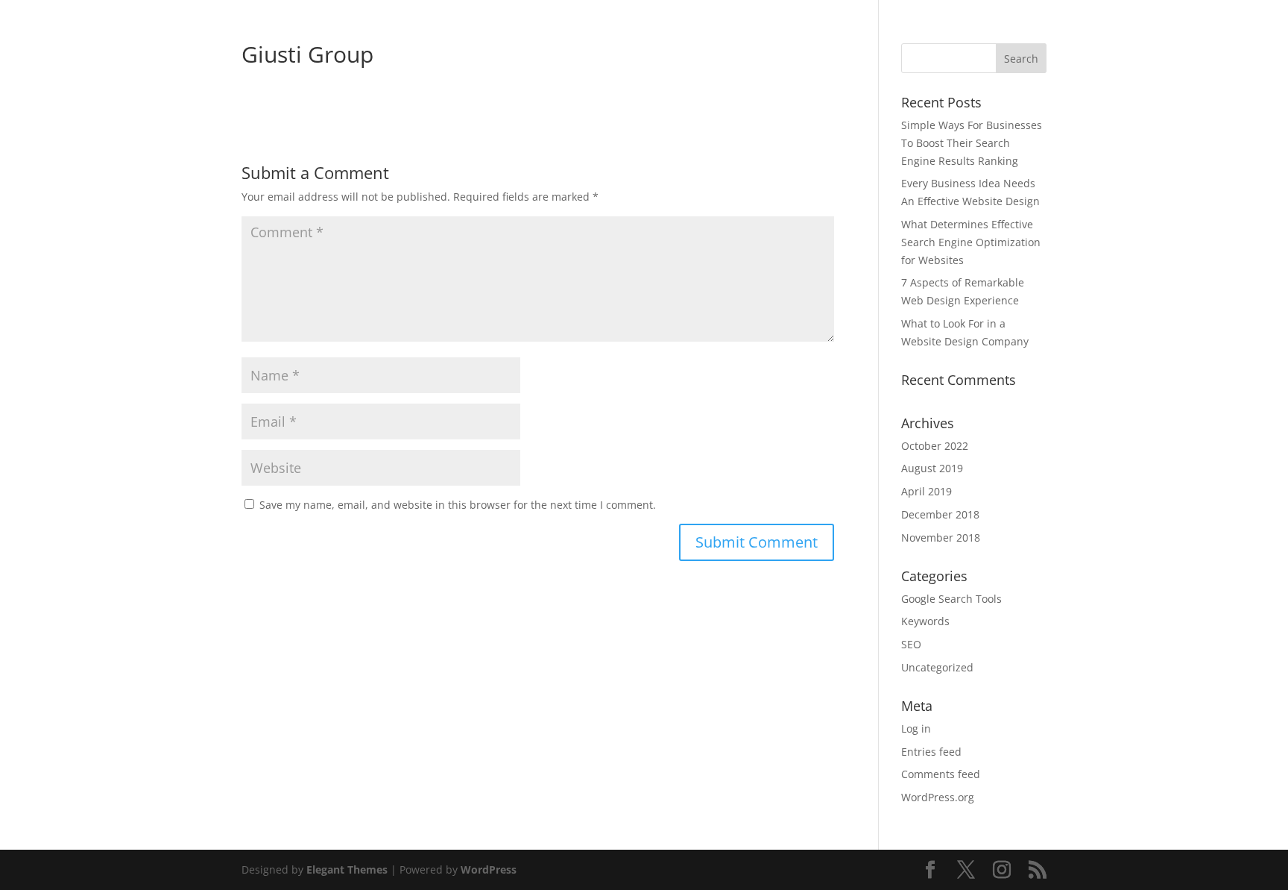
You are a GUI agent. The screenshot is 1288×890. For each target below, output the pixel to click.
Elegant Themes (347, 869)
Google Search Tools (951, 599)
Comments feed (940, 774)
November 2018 (940, 537)
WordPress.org (937, 797)
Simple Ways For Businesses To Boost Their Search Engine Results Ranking (971, 143)
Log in (916, 728)
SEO (911, 644)
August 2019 (932, 468)
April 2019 (926, 491)
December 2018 (940, 514)
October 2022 (934, 446)
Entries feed (931, 752)
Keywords (925, 621)
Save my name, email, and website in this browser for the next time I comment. (457, 505)
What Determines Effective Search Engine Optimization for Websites (971, 242)
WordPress (489, 869)
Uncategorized (937, 667)
